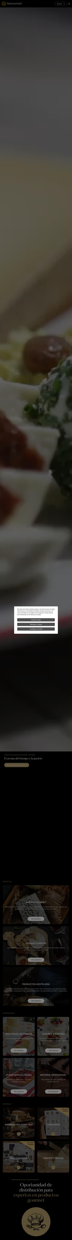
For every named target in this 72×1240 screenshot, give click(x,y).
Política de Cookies (35, 614)
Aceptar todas (36, 620)
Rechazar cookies (36, 624)
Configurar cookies (36, 629)
